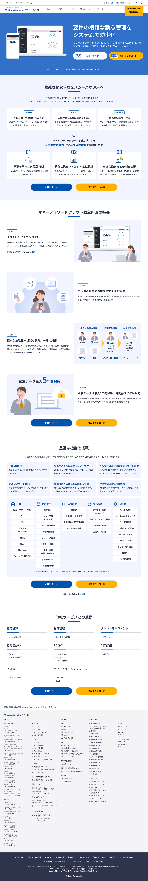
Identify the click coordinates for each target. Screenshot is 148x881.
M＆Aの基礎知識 (94, 768)
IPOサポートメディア (67, 764)
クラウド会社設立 (37, 748)
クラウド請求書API (66, 778)
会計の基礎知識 (94, 737)
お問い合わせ (51, 187)
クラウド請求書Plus (10, 758)
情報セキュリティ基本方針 (54, 857)
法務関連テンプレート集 (96, 793)
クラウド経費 (8, 767)
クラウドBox (12, 790)
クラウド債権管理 (11, 763)
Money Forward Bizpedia (98, 727)
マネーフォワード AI (41, 819)
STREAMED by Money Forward (41, 797)
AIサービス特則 (98, 861)
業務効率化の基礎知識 (96, 760)
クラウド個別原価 (9, 781)
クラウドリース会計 (11, 736)
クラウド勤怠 (12, 808)
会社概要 (107, 3)
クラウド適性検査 (9, 844)
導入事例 (63, 729)
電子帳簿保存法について (39, 767)
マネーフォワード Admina (40, 757)
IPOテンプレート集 (95, 799)
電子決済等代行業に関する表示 (55, 861)
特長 (60, 9)
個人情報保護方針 (34, 857)
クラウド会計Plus (10, 731)
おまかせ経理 (36, 726)
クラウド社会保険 (9, 826)
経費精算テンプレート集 (96, 784)
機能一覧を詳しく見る (72, 594)
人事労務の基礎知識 (95, 742)
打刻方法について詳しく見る (19, 251)
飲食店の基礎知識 (94, 762)
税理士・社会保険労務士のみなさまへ (72, 771)
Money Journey (122, 744)
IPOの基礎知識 (93, 754)
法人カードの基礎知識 (96, 757)
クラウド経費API (66, 781)
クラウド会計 (8, 727)
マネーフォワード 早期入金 (40, 792)
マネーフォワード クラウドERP (42, 760)
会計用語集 (92, 731)
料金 (49, 9)
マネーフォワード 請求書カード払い (43, 788)
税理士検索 (64, 735)
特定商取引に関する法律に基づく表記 (91, 857)
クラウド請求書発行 (13, 754)
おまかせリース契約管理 (39, 732)
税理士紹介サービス (67, 732)
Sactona (44, 806)
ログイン (137, 3)
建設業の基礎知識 (94, 765)
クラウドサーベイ (11, 839)
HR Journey (121, 747)
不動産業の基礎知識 (95, 771)
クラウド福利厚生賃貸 (11, 835)
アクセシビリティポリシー (79, 861)
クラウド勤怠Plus (12, 812)
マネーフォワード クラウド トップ (17, 3)
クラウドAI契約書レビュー (40, 745)
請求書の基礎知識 (94, 745)
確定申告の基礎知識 (95, 739)
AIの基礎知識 (93, 774)
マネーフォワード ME (124, 736)
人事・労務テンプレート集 (97, 790)
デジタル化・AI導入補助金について (43, 770)
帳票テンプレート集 (95, 787)
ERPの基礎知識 (94, 734)
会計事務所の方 (122, 3)
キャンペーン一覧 (123, 729)
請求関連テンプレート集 (96, 781)
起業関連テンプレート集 (96, 796)
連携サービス (85, 9)
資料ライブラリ (122, 726)
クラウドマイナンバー (11, 830)
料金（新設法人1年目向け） (69, 748)
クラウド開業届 (37, 751)
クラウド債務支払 (9, 772)
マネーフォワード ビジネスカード (42, 754)
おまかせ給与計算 (37, 735)
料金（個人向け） (66, 745)
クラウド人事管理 (9, 803)
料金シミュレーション (68, 757)
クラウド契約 (36, 742)
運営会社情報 (19, 857)
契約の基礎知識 (94, 748)
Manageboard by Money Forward (42, 801)
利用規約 (71, 857)
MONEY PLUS (123, 740)
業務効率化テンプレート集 (97, 801)
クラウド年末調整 (9, 821)
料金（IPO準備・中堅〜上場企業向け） (73, 754)
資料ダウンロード (96, 187)
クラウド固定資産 (9, 776)
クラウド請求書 (13, 749)
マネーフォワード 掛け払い (12, 795)
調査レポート (122, 732)
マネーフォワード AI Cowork (42, 815)
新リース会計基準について (40, 773)
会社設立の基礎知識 (95, 751)
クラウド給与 (8, 817)
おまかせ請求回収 (37, 729)
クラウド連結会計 (9, 785)
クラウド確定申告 (13, 740)
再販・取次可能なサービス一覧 (42, 780)
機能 (72, 9)
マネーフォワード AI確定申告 (13, 745)
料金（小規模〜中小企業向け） (70, 751)
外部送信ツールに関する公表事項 (121, 857)
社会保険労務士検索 (67, 738)
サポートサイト (65, 726)
